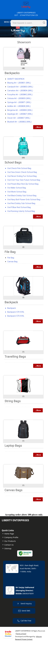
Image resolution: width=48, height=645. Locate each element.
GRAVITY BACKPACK (15, 79)
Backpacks (12, 73)
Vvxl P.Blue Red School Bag (19, 207)
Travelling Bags (15, 356)
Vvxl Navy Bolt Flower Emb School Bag (23, 199)
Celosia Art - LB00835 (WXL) (19, 98)
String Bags (13, 401)
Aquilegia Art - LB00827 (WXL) (20, 114)
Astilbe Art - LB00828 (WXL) (19, 106)
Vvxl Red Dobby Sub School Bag (21, 203)
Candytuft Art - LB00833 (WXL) (20, 87)
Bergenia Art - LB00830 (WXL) (19, 110)
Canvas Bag (12, 261)
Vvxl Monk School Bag (16, 192)
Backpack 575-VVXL (15, 316)
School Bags (13, 162)
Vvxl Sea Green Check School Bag (22, 172)
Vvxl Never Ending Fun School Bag (22, 176)
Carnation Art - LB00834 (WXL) (20, 90)
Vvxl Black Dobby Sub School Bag (21, 195)
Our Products (10, 541)
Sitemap (7, 548)
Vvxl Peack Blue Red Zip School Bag (22, 184)
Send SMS (26, 610)
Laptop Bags (13, 445)
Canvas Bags (13, 490)
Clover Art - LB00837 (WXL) (18, 118)
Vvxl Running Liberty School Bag (21, 211)
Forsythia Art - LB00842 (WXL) (20, 94)
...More (38, 127)
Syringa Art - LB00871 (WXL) (19, 102)
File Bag (10, 252)
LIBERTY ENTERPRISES (26, 13)
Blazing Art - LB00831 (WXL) (19, 83)
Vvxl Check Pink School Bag (19, 168)
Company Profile (11, 537)
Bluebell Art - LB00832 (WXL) (19, 122)
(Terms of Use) (21, 634)
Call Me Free (26, 620)
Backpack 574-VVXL (15, 312)
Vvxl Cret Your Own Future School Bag (23, 180)
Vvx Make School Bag (16, 188)
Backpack (11, 302)
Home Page (9, 533)
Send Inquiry (26, 603)
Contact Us (9, 545)
